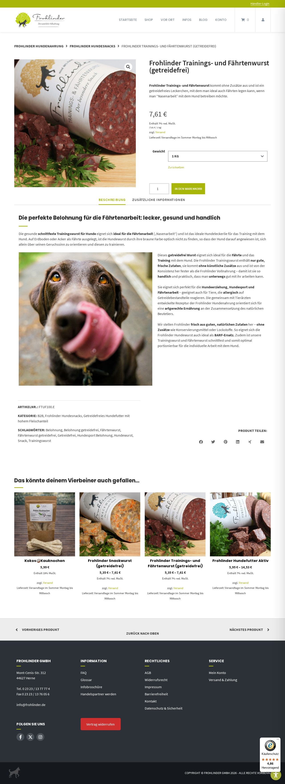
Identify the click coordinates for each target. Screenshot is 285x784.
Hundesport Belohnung (94, 435)
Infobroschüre (91, 687)
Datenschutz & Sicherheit (163, 708)
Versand (160, 132)
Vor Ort (168, 20)
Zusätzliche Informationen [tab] (158, 199)
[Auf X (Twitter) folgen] (30, 737)
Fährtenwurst (110, 430)
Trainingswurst (39, 440)
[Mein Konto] (263, 20)
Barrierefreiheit (156, 694)
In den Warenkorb (188, 189)
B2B (40, 415)
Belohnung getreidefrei (81, 430)
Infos (186, 20)
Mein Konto (217, 672)
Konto (220, 20)
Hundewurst (123, 435)
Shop (149, 20)
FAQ (84, 672)
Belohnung (54, 430)
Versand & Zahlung (223, 680)
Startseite (128, 20)
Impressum (153, 687)
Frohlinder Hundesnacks (92, 46)
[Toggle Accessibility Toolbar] (276, 775)
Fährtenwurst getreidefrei (37, 435)
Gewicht (159, 151)
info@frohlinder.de (30, 704)
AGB (148, 672)
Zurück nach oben (142, 633)
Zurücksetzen (176, 167)
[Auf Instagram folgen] (40, 737)
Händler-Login (259, 4)
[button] (128, 67)
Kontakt (151, 701)
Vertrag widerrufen (100, 724)
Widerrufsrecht (156, 680)
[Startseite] (40, 20)
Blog (203, 20)
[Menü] (278, 740)
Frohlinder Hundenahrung (38, 46)
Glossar (86, 680)
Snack (22, 440)
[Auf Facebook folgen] (20, 737)
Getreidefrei (67, 435)
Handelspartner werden (98, 694)
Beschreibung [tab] (112, 199)
